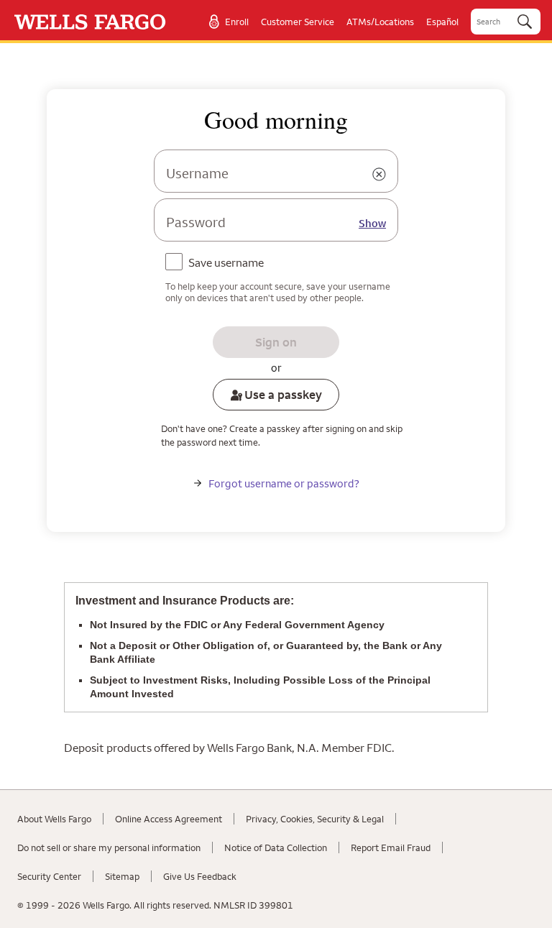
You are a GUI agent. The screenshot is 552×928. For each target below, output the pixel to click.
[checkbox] (217, 263)
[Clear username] (379, 174)
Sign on (276, 342)
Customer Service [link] (297, 21)
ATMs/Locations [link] (380, 21)
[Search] (525, 21)
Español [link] (442, 21)
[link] (90, 22)
